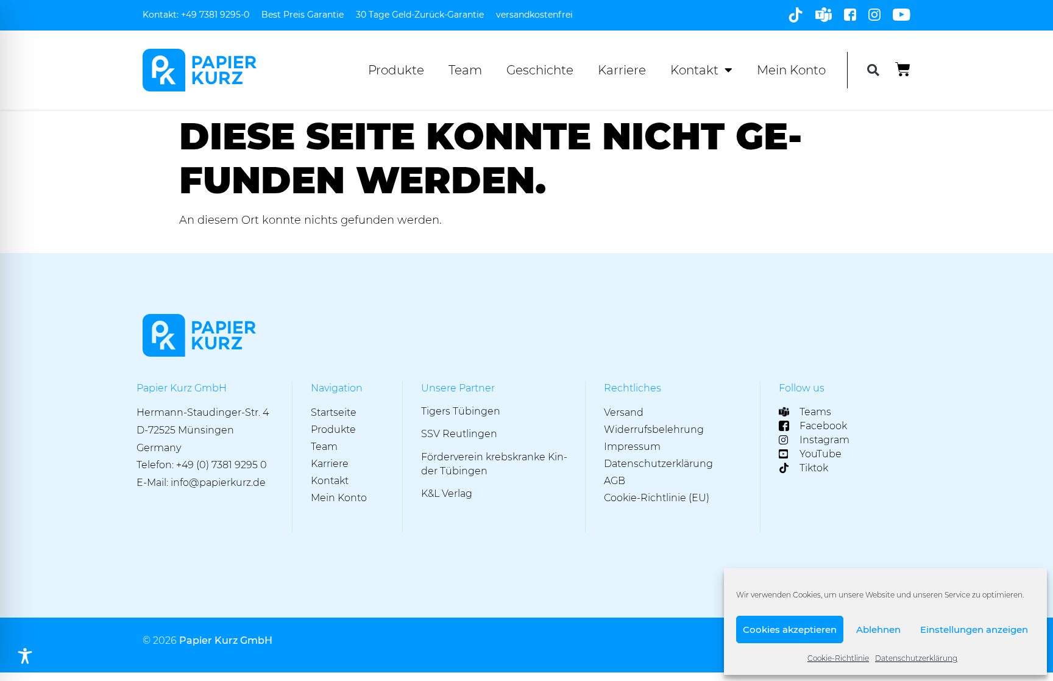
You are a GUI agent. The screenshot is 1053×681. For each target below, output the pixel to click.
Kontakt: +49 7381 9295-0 (196, 14)
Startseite (333, 412)
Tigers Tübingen (460, 411)
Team (465, 70)
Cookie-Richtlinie (838, 658)
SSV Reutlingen (459, 434)
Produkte (396, 70)
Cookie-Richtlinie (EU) (656, 498)
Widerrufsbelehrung (654, 429)
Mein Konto (791, 70)
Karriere (622, 70)
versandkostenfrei (534, 14)
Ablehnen (878, 629)
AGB (614, 481)
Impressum (632, 446)
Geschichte (539, 70)
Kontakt (694, 70)
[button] (873, 70)
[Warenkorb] (902, 69)
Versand (624, 412)
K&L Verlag (446, 493)
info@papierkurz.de (218, 482)
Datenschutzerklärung (916, 658)
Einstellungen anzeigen (974, 629)
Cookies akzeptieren (790, 629)
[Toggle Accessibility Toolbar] (25, 656)
